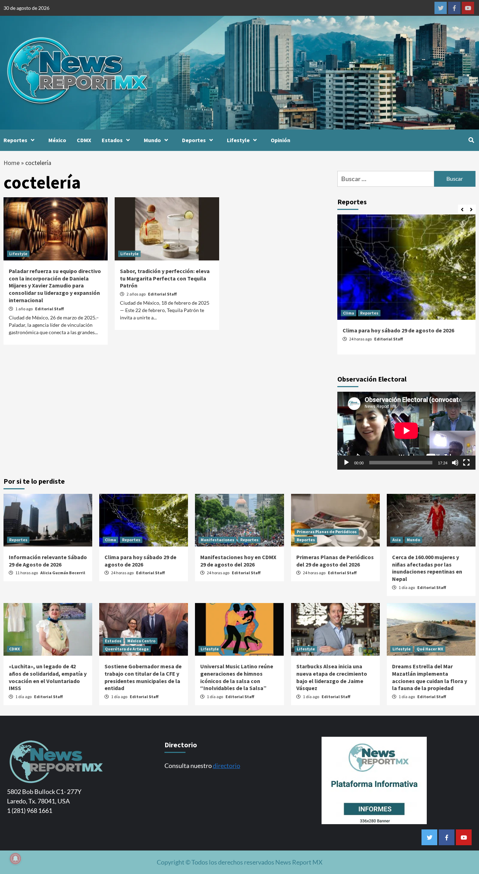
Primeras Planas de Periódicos (327, 531)
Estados (112, 140)
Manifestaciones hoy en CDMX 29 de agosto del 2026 (238, 561)
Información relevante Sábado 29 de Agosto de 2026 (48, 561)
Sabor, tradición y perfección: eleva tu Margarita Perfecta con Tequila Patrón (165, 278)
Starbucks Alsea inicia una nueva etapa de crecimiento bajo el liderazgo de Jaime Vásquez (331, 677)
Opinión (280, 140)
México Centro (141, 640)
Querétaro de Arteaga (127, 648)
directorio (226, 765)
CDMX (84, 140)
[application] (406, 431)
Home (12, 163)
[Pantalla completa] (466, 462)
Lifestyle (238, 140)
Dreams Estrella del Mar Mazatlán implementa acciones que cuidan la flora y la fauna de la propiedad (429, 677)
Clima (348, 313)
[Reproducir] (346, 462)
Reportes (15, 140)
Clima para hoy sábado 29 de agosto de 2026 (398, 330)
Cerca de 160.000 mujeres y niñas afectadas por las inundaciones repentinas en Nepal (427, 568)
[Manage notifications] (15, 858)
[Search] (471, 140)
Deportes (194, 140)
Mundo (152, 140)
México (57, 140)
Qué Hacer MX (430, 648)
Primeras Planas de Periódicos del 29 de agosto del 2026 (335, 561)
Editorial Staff (49, 308)
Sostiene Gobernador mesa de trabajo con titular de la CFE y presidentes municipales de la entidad (143, 677)
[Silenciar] (455, 462)
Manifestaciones (217, 539)
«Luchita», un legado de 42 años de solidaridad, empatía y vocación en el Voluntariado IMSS (48, 677)
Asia (396, 539)
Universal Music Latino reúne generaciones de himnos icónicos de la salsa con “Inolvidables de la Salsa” (236, 677)
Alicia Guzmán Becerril (62, 572)
